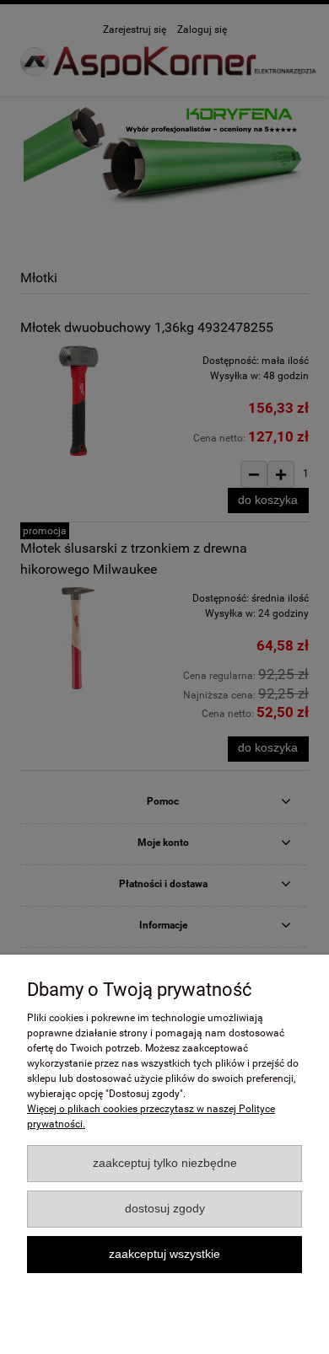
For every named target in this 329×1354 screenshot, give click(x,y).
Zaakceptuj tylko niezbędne (165, 1163)
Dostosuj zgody (165, 1208)
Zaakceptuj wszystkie (164, 1254)
